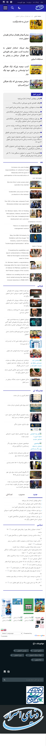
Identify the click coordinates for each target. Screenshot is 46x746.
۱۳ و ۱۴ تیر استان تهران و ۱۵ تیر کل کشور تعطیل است (24, 582)
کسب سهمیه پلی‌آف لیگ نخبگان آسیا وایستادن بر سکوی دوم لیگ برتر (16, 70)
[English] (5, 630)
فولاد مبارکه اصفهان (35, 655)
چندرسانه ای (38, 390)
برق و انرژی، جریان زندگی (21, 424)
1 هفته (30, 544)
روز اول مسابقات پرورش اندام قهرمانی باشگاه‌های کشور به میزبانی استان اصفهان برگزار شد (24, 120)
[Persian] (2, 630)
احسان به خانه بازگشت (21, 21)
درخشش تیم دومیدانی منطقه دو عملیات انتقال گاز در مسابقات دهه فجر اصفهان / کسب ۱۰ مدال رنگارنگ (17, 363)
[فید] (11, 2)
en (41, 162)
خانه (42, 2)
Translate (4, 636)
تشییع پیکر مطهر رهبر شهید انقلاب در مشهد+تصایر (26, 568)
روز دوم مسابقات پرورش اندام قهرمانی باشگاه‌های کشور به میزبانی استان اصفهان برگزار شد (24, 113)
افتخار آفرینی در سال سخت (21, 395)
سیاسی (40, 524)
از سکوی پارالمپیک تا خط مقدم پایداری (18, 462)
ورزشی (40, 285)
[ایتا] (7, 2)
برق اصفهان (18, 655)
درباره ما (29, 2)
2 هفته (25, 559)
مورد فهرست (21, 2)
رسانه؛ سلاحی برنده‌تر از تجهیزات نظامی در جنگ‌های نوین (24, 535)
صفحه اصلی (37, 16)
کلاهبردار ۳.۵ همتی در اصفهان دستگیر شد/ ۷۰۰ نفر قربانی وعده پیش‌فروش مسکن (24, 154)
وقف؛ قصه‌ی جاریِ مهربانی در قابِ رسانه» (26, 103)
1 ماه (24, 565)
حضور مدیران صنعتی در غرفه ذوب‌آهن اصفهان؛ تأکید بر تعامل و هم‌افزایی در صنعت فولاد (23, 147)
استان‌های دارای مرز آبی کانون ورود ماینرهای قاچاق (22, 132)
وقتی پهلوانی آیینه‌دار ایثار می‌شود (29, 98)
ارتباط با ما (36, 2)
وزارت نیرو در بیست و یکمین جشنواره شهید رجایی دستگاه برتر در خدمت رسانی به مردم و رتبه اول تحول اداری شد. (24, 139)
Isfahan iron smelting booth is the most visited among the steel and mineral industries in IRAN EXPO (17, 277)
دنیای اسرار (37, 650)
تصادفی (9, 494)
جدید (35, 494)
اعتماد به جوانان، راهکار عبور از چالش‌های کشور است (23, 107)
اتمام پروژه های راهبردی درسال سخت (18, 405)
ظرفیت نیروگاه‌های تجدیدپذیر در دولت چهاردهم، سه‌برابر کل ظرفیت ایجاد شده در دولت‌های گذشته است (17, 484)
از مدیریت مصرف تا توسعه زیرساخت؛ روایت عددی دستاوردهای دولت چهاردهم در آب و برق (24, 127)
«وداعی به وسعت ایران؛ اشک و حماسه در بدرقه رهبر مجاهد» (23, 576)
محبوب (22, 494)
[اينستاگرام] (3, 2)
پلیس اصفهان (21, 650)
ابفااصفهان (38, 659)
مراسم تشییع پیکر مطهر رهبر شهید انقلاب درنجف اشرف (24, 571)
